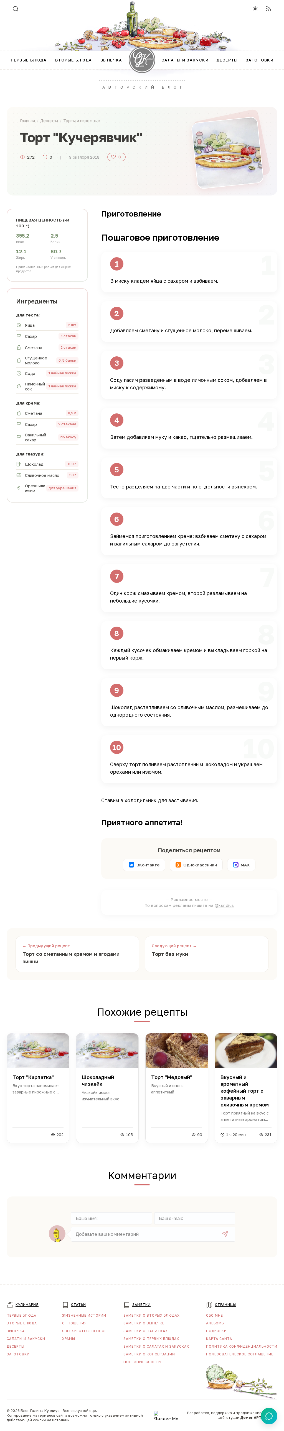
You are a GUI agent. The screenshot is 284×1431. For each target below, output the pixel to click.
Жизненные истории (84, 1315)
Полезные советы (142, 1362)
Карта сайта (219, 1339)
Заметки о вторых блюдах (151, 1315)
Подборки (216, 1331)
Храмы (68, 1339)
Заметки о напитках (145, 1331)
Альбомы (215, 1323)
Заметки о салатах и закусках (156, 1346)
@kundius (224, 905)
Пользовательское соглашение (239, 1354)
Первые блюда (21, 1315)
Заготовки (18, 1354)
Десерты (15, 1346)
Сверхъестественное (84, 1331)
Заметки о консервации (149, 1354)
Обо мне (214, 1315)
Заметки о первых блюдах (151, 1339)
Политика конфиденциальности (241, 1346)
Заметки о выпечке (143, 1323)
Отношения (74, 1323)
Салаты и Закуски (26, 1339)
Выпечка (16, 1331)
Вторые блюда (22, 1323)
